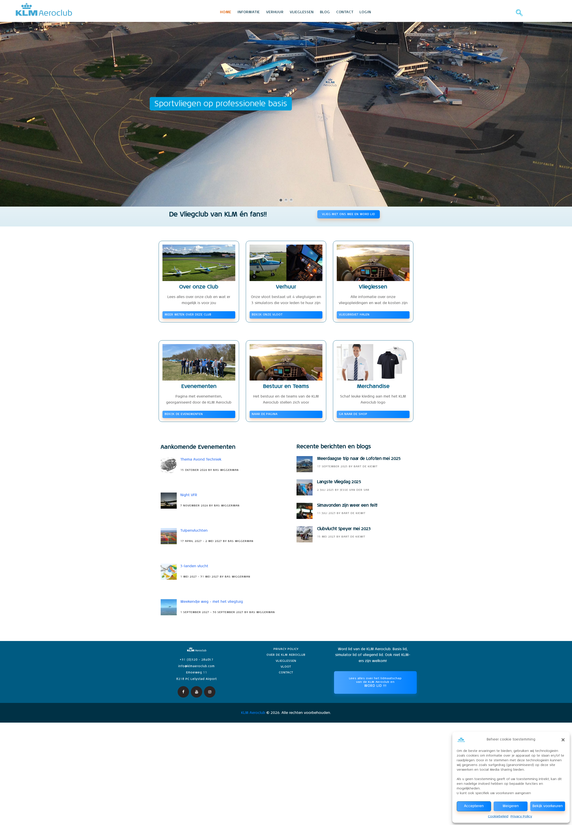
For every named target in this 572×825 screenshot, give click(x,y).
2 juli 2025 (325, 490)
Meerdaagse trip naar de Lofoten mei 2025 (359, 459)
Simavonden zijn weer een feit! (347, 505)
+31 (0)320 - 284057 (196, 659)
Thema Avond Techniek (200, 459)
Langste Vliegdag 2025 (339, 482)
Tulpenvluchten (194, 531)
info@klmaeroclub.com (196, 666)
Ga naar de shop (353, 414)
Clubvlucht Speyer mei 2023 (344, 529)
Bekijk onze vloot (267, 314)
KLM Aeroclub (253, 713)
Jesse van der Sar (354, 490)
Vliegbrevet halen (354, 314)
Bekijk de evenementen (184, 414)
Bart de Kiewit (366, 466)
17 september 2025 (332, 466)
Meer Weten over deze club (188, 314)
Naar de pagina (265, 414)
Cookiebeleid (498, 816)
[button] (563, 740)
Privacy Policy (521, 816)
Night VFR (188, 495)
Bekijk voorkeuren (547, 806)
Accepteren (474, 806)
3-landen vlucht (194, 566)
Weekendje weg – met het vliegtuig (211, 602)
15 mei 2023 (326, 536)
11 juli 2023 (326, 513)
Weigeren (511, 806)
